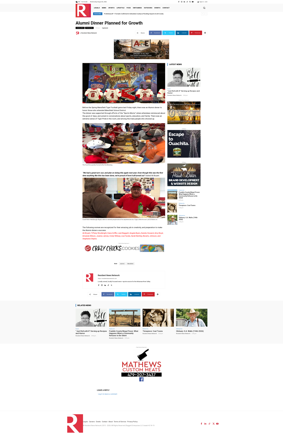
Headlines (80, 28)
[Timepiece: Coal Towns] (172, 208)
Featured (181, 190)
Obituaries (182, 215)
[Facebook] (178, 1)
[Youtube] (192, 1)
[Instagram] (181, 1)
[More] (205, 33)
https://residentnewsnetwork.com (107, 278)
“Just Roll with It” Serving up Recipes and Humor (91, 332)
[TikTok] (187, 1)
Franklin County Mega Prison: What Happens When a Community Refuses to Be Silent (189, 195)
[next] (206, 13)
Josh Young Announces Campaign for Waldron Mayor (121, 14)
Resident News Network (89, 33)
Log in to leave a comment (107, 394)
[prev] (202, 13)
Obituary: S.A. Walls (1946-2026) (190, 331)
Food (168, 88)
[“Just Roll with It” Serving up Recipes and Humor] (184, 77)
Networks (181, 203)
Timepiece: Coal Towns (187, 205)
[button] (204, 8)
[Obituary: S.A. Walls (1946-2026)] (172, 220)
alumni (122, 263)
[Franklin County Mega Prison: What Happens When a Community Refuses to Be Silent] (172, 194)
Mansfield (130, 263)
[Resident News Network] (83, 10)
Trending (89, 28)
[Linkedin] (184, 1)
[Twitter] (190, 1)
